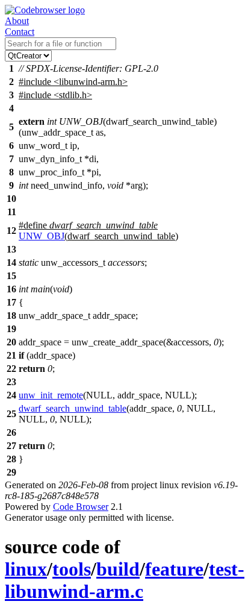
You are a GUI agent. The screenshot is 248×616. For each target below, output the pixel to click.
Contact (19, 32)
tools (71, 569)
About (17, 21)
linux (26, 569)
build (118, 569)
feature (174, 569)
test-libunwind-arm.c (124, 580)
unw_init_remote (51, 395)
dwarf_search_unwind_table (72, 408)
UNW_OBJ (41, 236)
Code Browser (80, 506)
